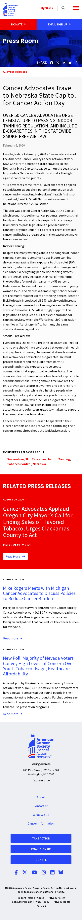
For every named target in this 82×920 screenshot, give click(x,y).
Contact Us (41, 806)
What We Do (41, 815)
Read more (10, 638)
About (41, 797)
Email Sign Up (41, 849)
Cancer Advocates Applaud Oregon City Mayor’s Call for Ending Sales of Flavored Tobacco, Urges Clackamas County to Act (37, 522)
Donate (41, 860)
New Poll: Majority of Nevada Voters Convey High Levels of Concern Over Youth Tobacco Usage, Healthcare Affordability (38, 666)
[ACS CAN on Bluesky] (61, 872)
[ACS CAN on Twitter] (24, 872)
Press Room (20, 41)
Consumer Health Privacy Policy (30, 901)
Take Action (41, 838)
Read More (13, 556)
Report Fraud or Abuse (31, 898)
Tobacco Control (19, 464)
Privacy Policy (57, 898)
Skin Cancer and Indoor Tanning (47, 459)
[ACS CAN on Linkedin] (52, 872)
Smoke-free (15, 459)
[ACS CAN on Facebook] (16, 872)
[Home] (10, 9)
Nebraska (39, 464)
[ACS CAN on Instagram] (44, 872)
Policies (41, 906)
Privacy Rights (62, 901)
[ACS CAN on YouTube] (34, 872)
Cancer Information (41, 824)
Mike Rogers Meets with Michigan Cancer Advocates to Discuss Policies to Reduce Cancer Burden (39, 593)
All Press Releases (15, 72)
